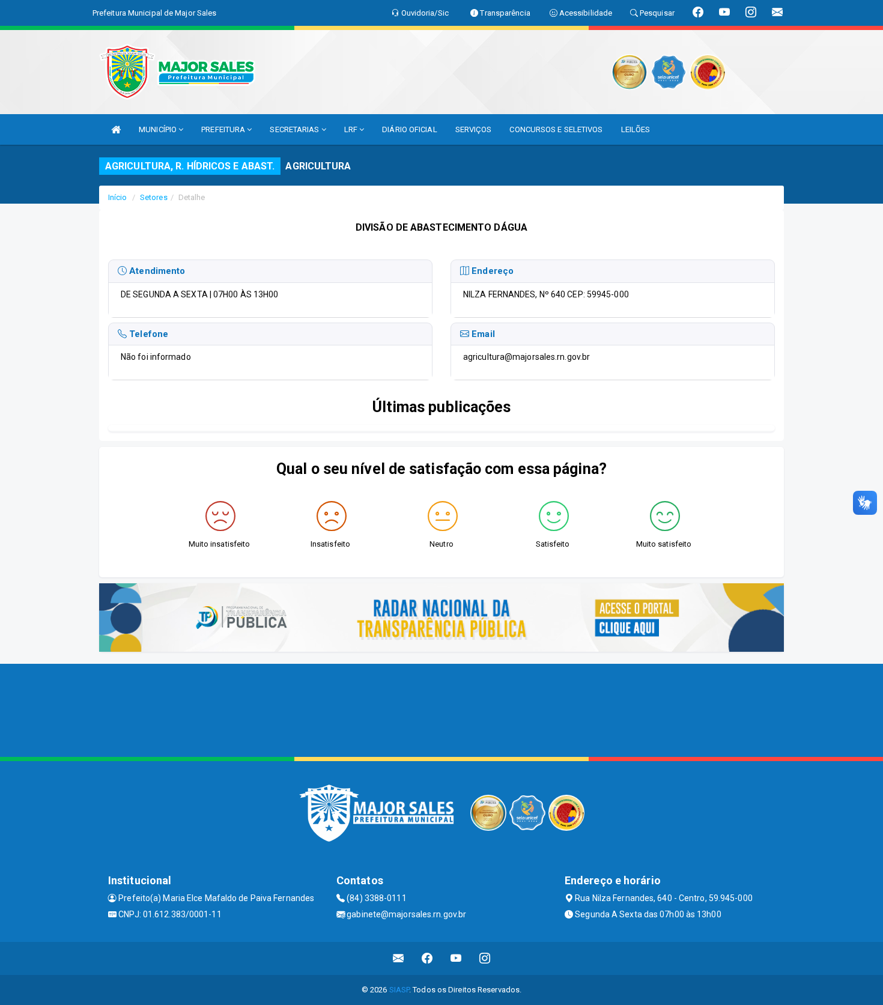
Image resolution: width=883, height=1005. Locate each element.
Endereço (491, 271)
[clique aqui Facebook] (427, 958)
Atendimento (156, 271)
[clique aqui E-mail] (398, 958)
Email (482, 334)
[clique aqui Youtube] (456, 958)
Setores (154, 197)
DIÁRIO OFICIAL (409, 129)
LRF (351, 129)
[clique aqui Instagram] (485, 958)
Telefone (147, 334)
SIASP (399, 989)
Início (117, 197)
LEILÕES (636, 129)
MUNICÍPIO (158, 129)
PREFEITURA (224, 129)
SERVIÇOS (473, 129)
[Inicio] (116, 129)
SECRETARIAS (295, 129)
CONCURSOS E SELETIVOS (555, 129)
